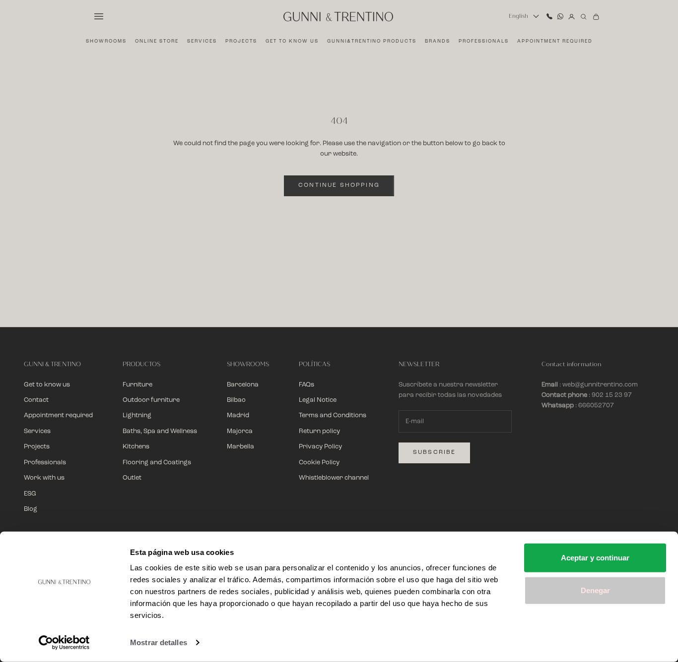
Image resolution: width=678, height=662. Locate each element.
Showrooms (106, 41)
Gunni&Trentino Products (371, 41)
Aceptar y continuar (595, 557)
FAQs (306, 385)
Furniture (137, 385)
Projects (241, 41)
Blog (30, 509)
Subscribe (434, 452)
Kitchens (136, 446)
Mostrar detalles (158, 642)
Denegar (595, 590)
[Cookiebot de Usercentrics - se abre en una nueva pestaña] (64, 642)
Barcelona (243, 385)
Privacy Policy (320, 446)
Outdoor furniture (151, 400)
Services (202, 41)
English (518, 16)
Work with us (44, 478)
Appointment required (555, 41)
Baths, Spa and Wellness (160, 431)
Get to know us (292, 41)
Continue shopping (339, 185)
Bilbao (236, 400)
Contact (36, 400)
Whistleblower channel (334, 478)
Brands (437, 41)
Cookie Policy (319, 462)
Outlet (132, 478)
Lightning (137, 415)
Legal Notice (318, 400)
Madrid (238, 415)
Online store (157, 41)
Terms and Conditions (332, 415)
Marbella (240, 446)
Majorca (240, 431)
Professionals (484, 41)
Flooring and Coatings (157, 462)
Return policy (319, 431)
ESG (30, 494)
